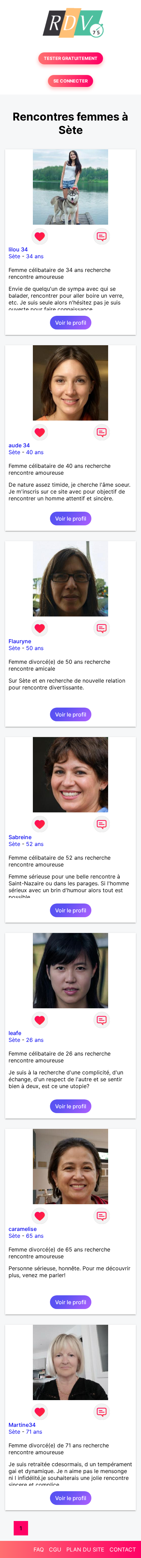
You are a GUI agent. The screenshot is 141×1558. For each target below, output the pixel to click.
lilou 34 (18, 249)
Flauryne (20, 641)
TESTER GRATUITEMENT (71, 58)
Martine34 (22, 1424)
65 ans (34, 1235)
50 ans (34, 648)
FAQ (39, 1549)
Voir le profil (70, 322)
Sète (14, 256)
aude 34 (19, 445)
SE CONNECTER (70, 81)
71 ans (34, 1431)
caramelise (23, 1228)
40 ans (34, 452)
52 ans (34, 843)
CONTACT (123, 1549)
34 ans (34, 256)
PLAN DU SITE (85, 1549)
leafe (15, 1033)
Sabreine (20, 837)
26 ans (34, 1039)
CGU (55, 1549)
